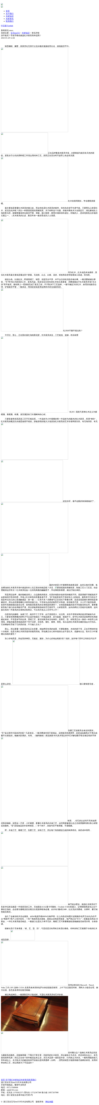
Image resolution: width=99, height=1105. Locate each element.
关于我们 (9, 1080)
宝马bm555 (15, 33)
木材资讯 (24, 1080)
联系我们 (32, 1080)
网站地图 (49, 1102)
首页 (3, 1080)
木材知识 (26, 33)
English (10, 26)
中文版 (4, 26)
